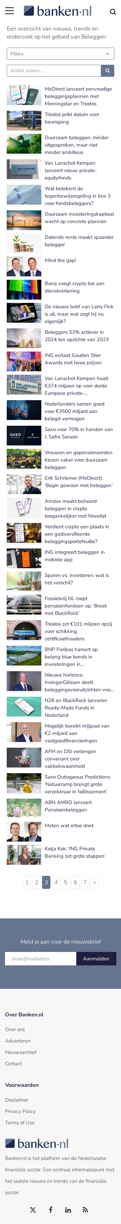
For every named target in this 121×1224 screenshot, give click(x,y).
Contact (13, 1063)
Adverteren (17, 1040)
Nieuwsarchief (21, 1052)
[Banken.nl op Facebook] (50, 1210)
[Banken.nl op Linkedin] (68, 1210)
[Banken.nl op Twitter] (33, 1210)
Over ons (15, 1029)
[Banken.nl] (69, 6)
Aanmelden (96, 958)
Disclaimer (16, 1100)
